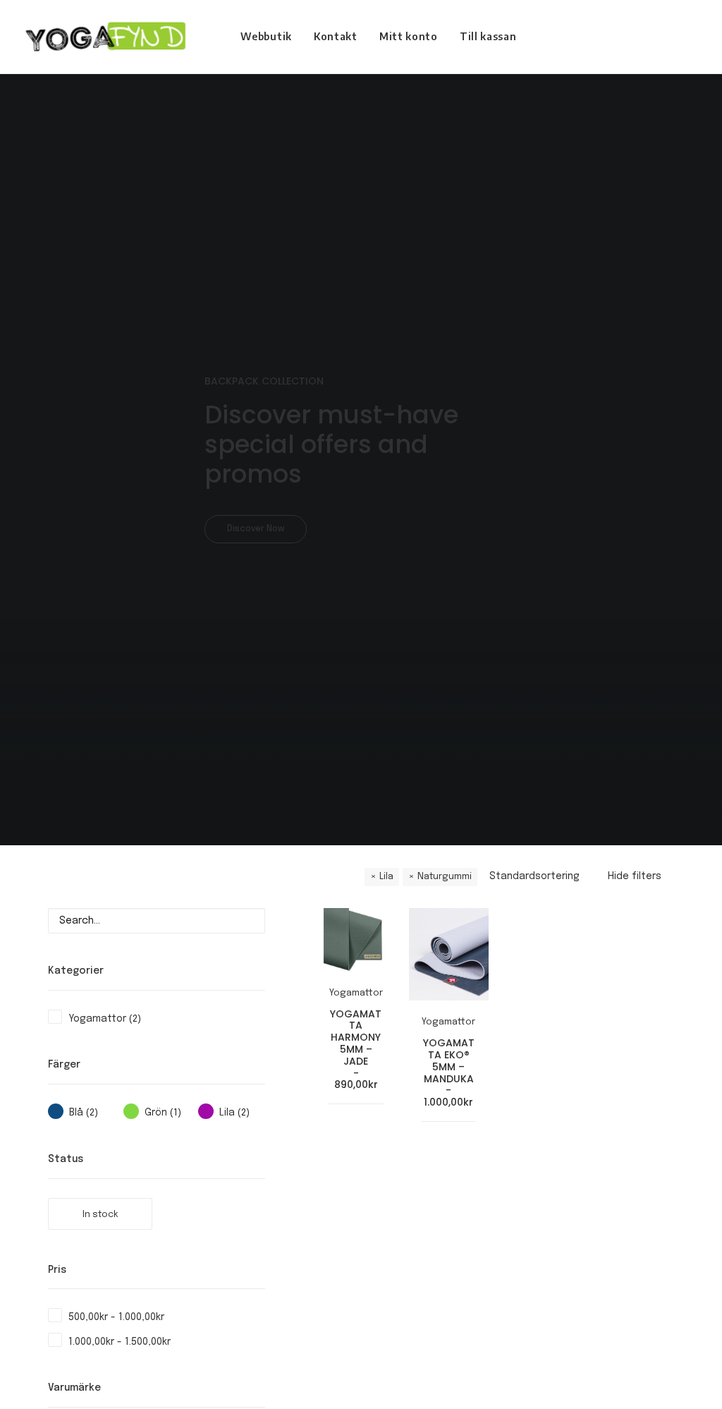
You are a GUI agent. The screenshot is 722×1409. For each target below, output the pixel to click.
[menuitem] (266, 36)
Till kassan (488, 36)
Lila (386, 876)
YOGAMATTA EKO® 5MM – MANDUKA (449, 1072)
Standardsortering (534, 876)
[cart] (689, 36)
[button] (669, 36)
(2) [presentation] (135, 1019)
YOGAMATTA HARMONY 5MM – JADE (355, 1049)
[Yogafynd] (105, 36)
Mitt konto (408, 36)
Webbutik (266, 36)
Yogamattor (356, 993)
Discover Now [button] (255, 529)
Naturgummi (444, 876)
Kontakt (335, 36)
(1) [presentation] (175, 1113)
